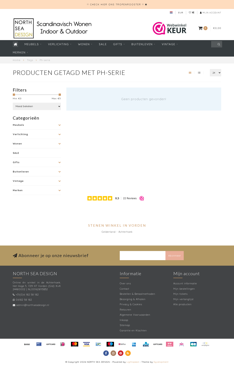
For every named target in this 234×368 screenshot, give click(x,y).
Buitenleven (142, 44)
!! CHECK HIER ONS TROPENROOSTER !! (115, 4)
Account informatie (185, 283)
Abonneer (174, 255)
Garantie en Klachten (133, 330)
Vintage (168, 44)
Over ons (125, 283)
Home (16, 60)
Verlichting (58, 44)
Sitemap (125, 325)
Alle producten (182, 304)
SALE (103, 44)
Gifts (117, 44)
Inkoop (124, 320)
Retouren (125, 309)
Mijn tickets (180, 293)
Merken (19, 52)
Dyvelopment (161, 361)
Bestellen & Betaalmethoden (137, 293)
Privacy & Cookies (131, 304)
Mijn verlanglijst (183, 299)
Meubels (31, 44)
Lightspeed (133, 361)
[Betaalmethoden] (27, 344)
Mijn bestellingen (184, 288)
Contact (124, 288)
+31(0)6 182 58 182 (27, 294)
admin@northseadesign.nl (32, 305)
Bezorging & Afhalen (133, 299)
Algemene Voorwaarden (135, 314)
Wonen (84, 44)
